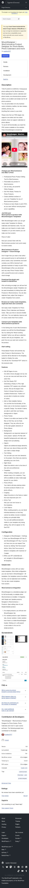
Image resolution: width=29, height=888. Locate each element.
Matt (4, 849)
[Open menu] (26, 2)
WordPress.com (7, 846)
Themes (17, 821)
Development (7, 75)
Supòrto (5, 79)
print (26, 775)
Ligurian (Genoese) (11, 863)
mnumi (7, 740)
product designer (22, 778)
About (3, 818)
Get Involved (19, 832)
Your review (5, 796)
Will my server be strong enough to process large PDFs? (11, 691)
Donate (18, 838)
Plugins (17, 824)
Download (5, 55)
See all (25, 796)
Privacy (4, 827)
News (3, 821)
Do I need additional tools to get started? (8, 709)
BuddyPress (6, 855)
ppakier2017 (7, 51)
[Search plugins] (18, 19)
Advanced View (6, 783)
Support (4, 835)
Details (5, 62)
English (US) (24, 768)
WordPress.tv (6, 841)
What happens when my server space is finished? (9, 697)
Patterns (17, 827)
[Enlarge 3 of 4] (11, 648)
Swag (17, 841)
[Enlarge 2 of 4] (25, 637)
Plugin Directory (6, 7)
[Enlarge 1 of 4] (11, 637)
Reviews (5, 66)
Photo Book (20, 775)
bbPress (5, 852)
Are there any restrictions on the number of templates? (10, 703)
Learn (3, 832)
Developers (5, 838)
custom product (23, 771)
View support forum (7, 808)
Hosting (4, 824)
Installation (6, 70)
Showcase (18, 818)
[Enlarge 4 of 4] (25, 658)
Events (17, 835)
